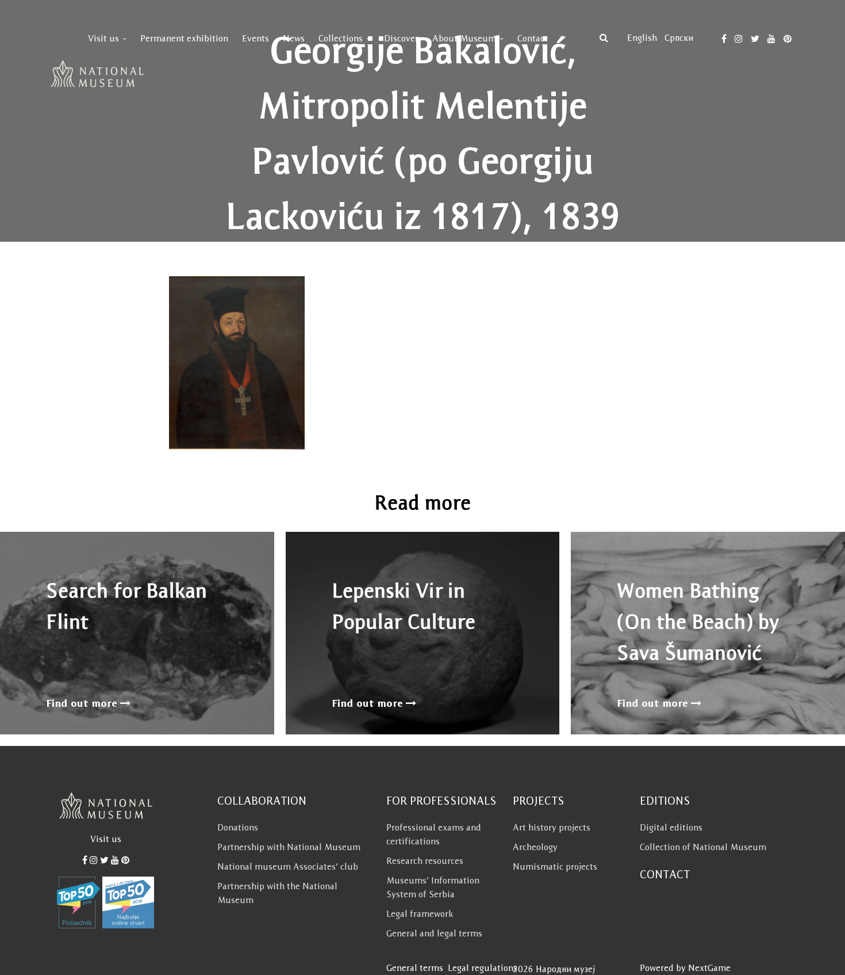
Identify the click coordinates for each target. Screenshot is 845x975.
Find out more (83, 703)
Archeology (535, 847)
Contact (532, 38)
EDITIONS (665, 800)
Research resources (424, 861)
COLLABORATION (261, 800)
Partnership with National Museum (288, 847)
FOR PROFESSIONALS (441, 800)
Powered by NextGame (685, 968)
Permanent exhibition (184, 38)
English (642, 38)
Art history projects (551, 827)
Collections (340, 38)
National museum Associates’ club (287, 866)
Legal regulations (482, 968)
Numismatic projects (555, 866)
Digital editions (671, 827)
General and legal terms (434, 933)
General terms (414, 968)
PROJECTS (538, 800)
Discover (401, 38)
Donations (237, 827)
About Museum (464, 38)
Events (255, 38)
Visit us (103, 38)
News (294, 38)
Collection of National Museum (703, 847)
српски (679, 38)
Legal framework (419, 914)
